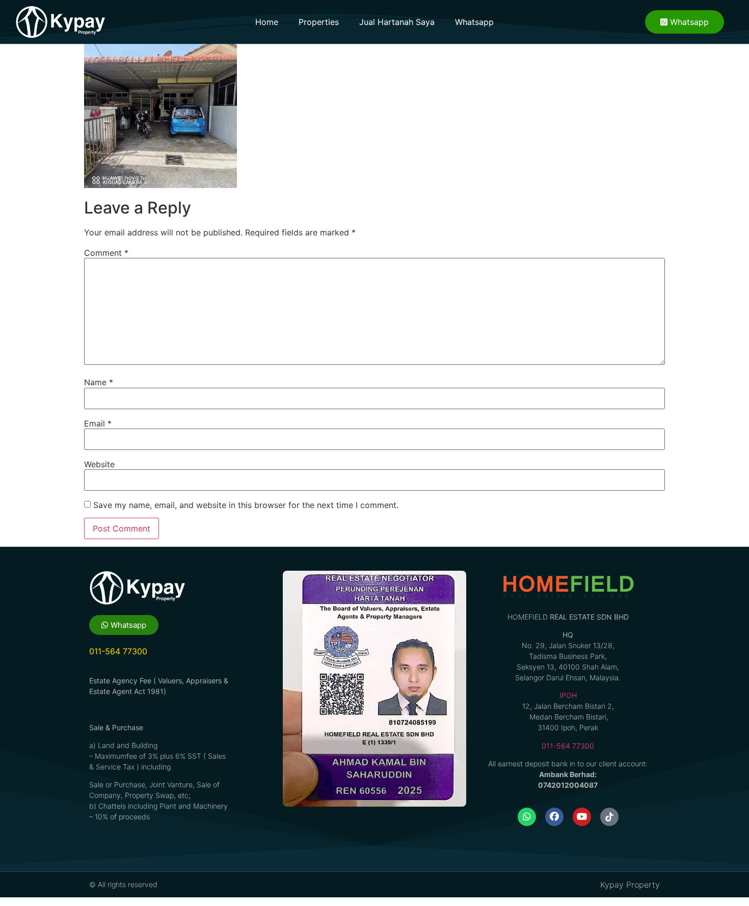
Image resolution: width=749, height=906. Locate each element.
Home (266, 22)
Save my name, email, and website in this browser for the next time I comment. (245, 505)
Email (98, 423)
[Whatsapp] (527, 817)
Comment (106, 253)
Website (99, 464)
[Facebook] (554, 817)
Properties (319, 22)
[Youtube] (582, 817)
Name (98, 382)
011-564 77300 (568, 745)
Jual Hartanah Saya (397, 22)
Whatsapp (474, 22)
